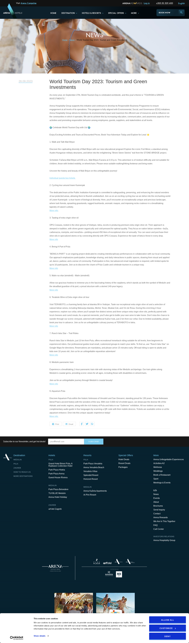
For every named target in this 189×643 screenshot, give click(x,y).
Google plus (92, 424)
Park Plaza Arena (56, 474)
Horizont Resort (90, 479)
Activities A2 (159, 463)
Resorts (87, 455)
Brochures (158, 506)
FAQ (155, 525)
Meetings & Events (161, 483)
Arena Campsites (28, 3)
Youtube (178, 441)
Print (57, 424)
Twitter (87, 424)
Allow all (167, 620)
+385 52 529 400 (164, 3)
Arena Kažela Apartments (95, 491)
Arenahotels (130, 561)
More (134, 13)
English (181, 3)
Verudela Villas (90, 471)
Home (53, 13)
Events (156, 498)
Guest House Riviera (58, 477)
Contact (156, 513)
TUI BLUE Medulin (57, 493)
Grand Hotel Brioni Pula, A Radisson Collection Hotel (60, 464)
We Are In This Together (164, 521)
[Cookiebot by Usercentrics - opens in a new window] (16, 638)
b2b (155, 490)
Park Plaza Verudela (92, 463)
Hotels (51, 455)
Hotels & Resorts (91, 13)
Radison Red (119, 574)
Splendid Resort (90, 475)
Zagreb (17, 468)
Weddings (158, 471)
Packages (123, 467)
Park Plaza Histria (56, 470)
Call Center (158, 529)
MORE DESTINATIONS (23, 476)
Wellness (157, 467)
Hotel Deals (123, 459)
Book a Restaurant (161, 475)
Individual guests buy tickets (62, 178)
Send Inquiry (159, 510)
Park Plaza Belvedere (58, 489)
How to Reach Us (22, 472)
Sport (155, 479)
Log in (147, 3)
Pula (15, 464)
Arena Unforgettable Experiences (168, 459)
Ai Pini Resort (89, 495)
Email (71, 424)
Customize (166, 628)
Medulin (17, 460)
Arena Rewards (160, 517)
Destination (68, 13)
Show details (39, 636)
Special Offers (125, 455)
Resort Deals (124, 463)
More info (53, 210)
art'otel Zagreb (55, 509)
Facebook (82, 424)
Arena (55, 568)
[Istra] (73, 609)
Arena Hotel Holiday (57, 497)
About (156, 502)
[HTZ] (115, 609)
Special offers (116, 13)
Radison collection (109, 574)
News (72, 39)
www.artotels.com (107, 563)
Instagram (184, 441)
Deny (167, 636)
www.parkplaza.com (97, 561)
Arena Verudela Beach (93, 467)
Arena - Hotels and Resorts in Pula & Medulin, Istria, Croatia (9, 12)
